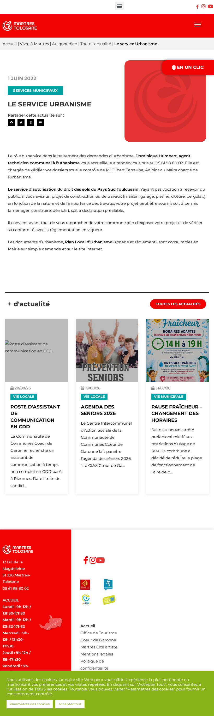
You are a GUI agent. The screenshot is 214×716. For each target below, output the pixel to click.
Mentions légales (96, 654)
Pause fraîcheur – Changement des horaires (176, 413)
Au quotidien (64, 43)
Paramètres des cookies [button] (30, 704)
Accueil (10, 43)
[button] (119, 6)
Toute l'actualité (95, 43)
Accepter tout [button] (69, 704)
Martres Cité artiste (98, 647)
